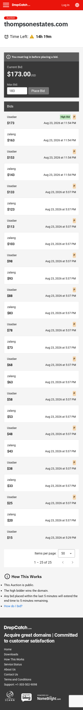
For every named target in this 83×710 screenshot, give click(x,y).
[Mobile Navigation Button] (6, 5)
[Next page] (72, 562)
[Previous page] (63, 562)
